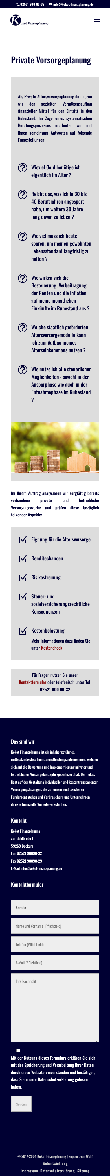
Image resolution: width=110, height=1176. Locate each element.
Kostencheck (51, 647)
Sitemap (83, 1170)
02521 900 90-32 (32, 4)
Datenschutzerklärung (56, 1079)
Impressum (29, 1170)
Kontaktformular (32, 682)
